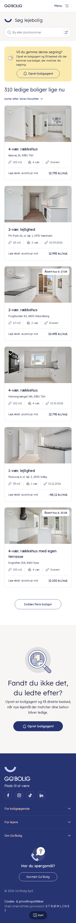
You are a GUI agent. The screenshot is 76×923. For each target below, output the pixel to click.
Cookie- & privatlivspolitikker (24, 901)
